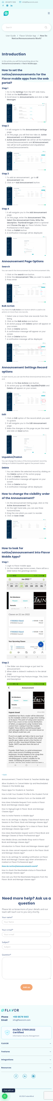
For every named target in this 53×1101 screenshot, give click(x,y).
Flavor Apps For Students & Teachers (18, 790)
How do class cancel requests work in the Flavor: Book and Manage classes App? (25, 851)
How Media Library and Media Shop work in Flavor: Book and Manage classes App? (23, 840)
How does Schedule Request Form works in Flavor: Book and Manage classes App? (23, 803)
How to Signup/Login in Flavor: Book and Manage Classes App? (23, 810)
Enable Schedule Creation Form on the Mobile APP (23, 798)
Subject (5, 942)
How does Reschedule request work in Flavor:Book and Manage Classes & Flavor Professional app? (25, 834)
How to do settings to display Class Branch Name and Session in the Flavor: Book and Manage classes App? (25, 821)
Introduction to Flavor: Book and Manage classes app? (25, 846)
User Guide (11, 35)
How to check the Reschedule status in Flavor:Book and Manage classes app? (24, 871)
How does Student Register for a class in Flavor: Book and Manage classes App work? (25, 827)
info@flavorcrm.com (30, 2)
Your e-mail (7, 930)
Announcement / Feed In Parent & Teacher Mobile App (25, 779)
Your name (7, 917)
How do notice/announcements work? (20, 866)
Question (6, 954)
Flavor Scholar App (27, 35)
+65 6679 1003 (10, 2)
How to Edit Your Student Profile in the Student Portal (25, 794)
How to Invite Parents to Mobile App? (18, 815)
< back (4, 774)
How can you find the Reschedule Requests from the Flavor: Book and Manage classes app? (25, 878)
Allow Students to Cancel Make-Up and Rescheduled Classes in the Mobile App (25, 784)
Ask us (26, 987)
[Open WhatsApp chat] (4, 1096)
